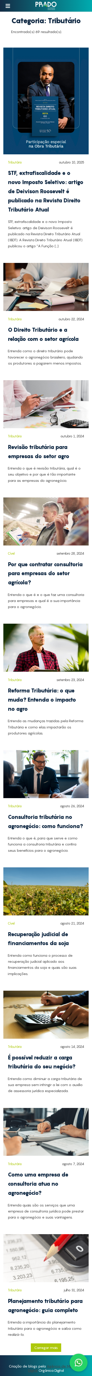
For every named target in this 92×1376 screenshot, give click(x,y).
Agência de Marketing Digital (55, 1368)
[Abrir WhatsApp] (79, 1363)
